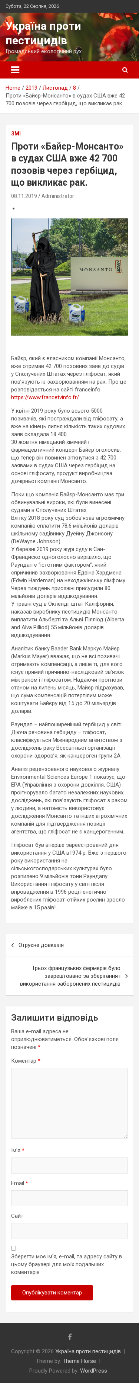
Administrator (58, 196)
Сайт (17, 1216)
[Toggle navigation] (15, 70)
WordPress (93, 1370)
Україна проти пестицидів (88, 1351)
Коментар (25, 1060)
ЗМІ (16, 134)
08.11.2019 (24, 196)
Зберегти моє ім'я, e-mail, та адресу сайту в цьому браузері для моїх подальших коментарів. (66, 1264)
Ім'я (17, 1150)
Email (19, 1183)
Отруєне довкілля (41, 945)
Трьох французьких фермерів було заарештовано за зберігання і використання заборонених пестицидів (70, 976)
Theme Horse (79, 1361)
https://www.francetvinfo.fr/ (45, 397)
